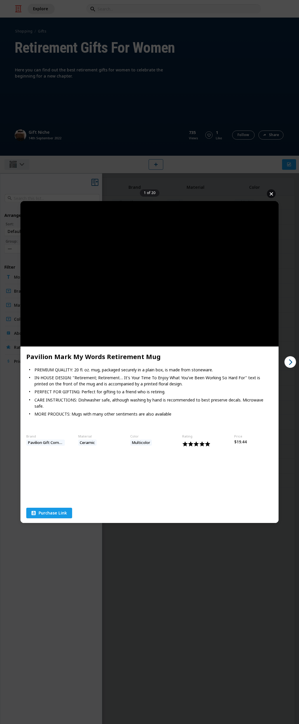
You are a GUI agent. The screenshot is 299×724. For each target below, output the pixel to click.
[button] (49, 513)
